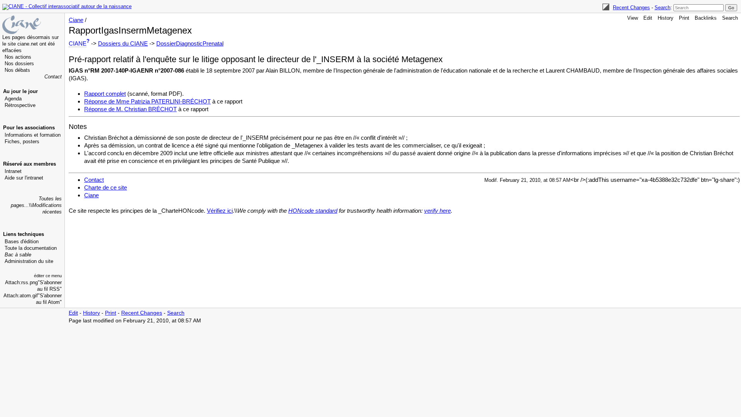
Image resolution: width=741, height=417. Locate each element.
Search (662, 7)
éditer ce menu (48, 275)
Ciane (76, 20)
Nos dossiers (19, 63)
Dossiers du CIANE (123, 43)
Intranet (13, 171)
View (632, 18)
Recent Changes (631, 7)
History (665, 18)
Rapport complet (105, 93)
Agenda (13, 99)
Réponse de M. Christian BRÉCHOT (130, 109)
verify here (437, 210)
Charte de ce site (105, 187)
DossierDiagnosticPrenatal (189, 43)
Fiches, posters (22, 141)
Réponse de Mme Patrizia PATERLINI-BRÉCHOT (147, 101)
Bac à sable (18, 255)
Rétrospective (20, 105)
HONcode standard (312, 210)
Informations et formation (33, 135)
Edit (647, 18)
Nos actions (18, 57)
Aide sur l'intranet (24, 178)
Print (684, 18)
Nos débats (17, 70)
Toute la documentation (31, 248)
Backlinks (706, 18)
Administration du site (29, 261)
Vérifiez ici (220, 210)
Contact (53, 77)
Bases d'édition (22, 241)
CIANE (77, 43)
